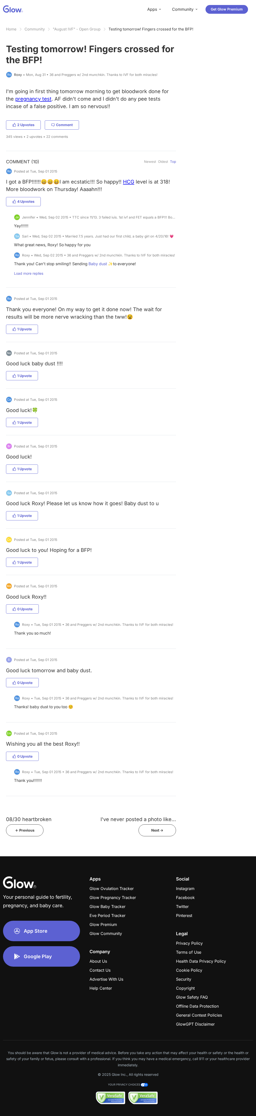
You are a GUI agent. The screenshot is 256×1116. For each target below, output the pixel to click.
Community (34, 29)
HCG (128, 182)
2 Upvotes (25, 125)
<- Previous (24, 830)
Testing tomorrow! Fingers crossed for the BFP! (150, 29)
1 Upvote (24, 329)
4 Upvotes (25, 201)
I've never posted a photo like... (138, 819)
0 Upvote (24, 609)
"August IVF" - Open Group (76, 29)
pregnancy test (33, 99)
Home (11, 29)
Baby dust (97, 263)
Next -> (157, 830)
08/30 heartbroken (29, 819)
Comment (64, 125)
